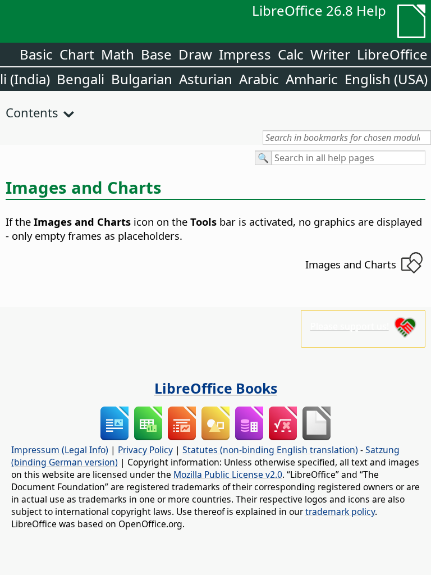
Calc (291, 54)
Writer (330, 54)
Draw (195, 54)
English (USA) (386, 79)
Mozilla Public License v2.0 (227, 474)
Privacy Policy (145, 450)
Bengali (80, 79)
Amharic (312, 79)
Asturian (205, 79)
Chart (76, 54)
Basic (36, 54)
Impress (245, 54)
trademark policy (340, 511)
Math (117, 54)
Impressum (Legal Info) (59, 450)
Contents (32, 112)
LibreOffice (392, 54)
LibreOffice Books (215, 388)
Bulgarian (141, 79)
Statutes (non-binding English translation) (270, 450)
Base (156, 54)
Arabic (259, 79)
